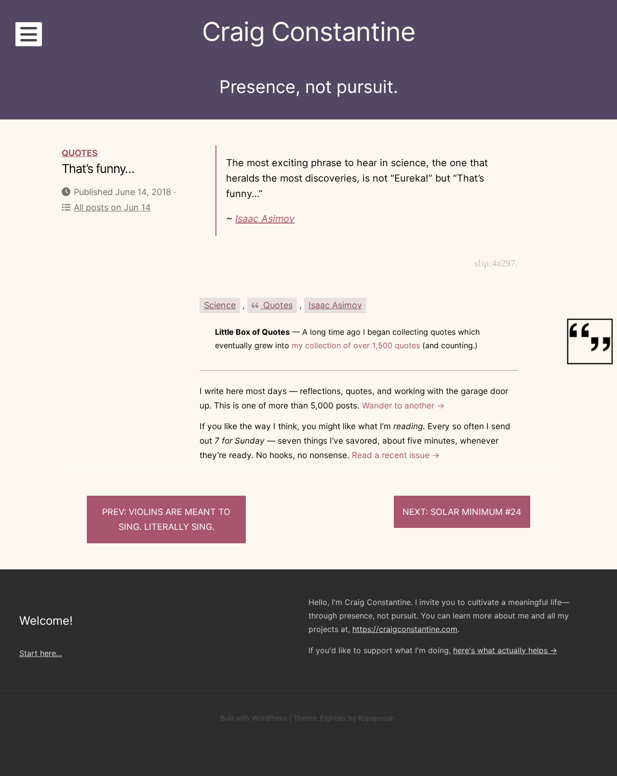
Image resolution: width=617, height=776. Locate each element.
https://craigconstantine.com (404, 629)
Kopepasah (376, 718)
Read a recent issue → (396, 455)
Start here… (40, 653)
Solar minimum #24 (476, 512)
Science (220, 305)
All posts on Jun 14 (112, 207)
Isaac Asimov (265, 218)
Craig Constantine (308, 31)
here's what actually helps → (505, 650)
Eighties (333, 718)
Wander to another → (403, 405)
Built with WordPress (253, 718)
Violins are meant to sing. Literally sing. (175, 519)
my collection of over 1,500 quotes (356, 345)
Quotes (80, 153)
